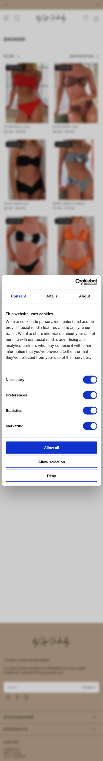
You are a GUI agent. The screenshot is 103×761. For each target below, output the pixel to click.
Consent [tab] (18, 296)
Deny (51, 476)
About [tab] (84, 296)
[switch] (90, 395)
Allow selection (51, 462)
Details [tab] (52, 296)
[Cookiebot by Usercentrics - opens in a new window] (75, 282)
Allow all (51, 448)
